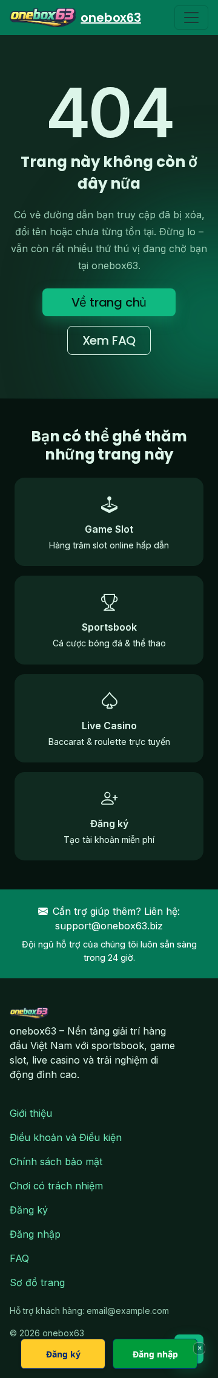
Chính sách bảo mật (56, 1161)
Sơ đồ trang (37, 1282)
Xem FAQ (109, 340)
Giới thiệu (31, 1113)
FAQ (19, 1258)
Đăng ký (29, 1210)
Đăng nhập (35, 1234)
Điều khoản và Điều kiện (66, 1137)
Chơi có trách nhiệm (56, 1186)
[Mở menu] (191, 17)
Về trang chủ (109, 302)
